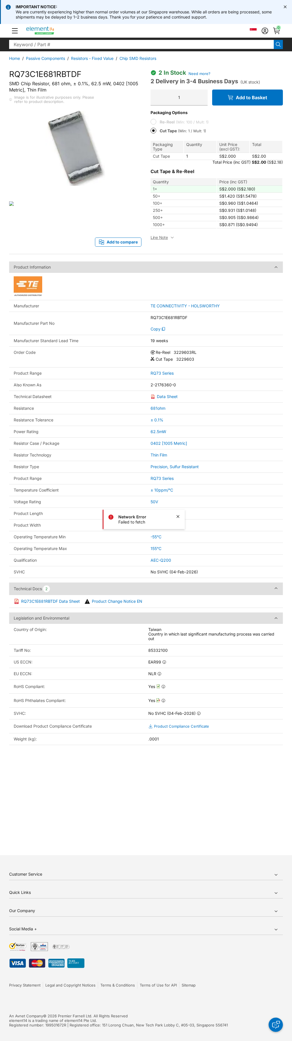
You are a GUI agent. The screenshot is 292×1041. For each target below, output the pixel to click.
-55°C (156, 536)
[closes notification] (285, 7)
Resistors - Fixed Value (92, 58)
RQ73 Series (162, 373)
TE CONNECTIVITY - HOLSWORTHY (185, 306)
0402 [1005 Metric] (169, 443)
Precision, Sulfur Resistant (175, 466)
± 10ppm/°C (162, 490)
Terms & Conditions (117, 985)
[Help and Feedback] (276, 1025)
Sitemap (189, 985)
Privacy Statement (24, 985)
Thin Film (159, 454)
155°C (156, 548)
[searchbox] (141, 44)
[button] (14, 31)
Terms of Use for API (158, 985)
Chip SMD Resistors (137, 58)
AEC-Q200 (161, 560)
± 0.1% (157, 419)
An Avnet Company (26, 1016)
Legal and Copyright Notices (70, 985)
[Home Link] (51, 31)
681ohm (158, 408)
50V (154, 501)
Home (14, 58)
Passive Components (45, 58)
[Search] (278, 44)
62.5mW (158, 431)
